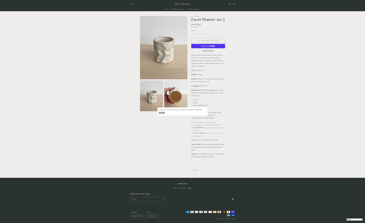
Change (161, 113)
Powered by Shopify (230, 218)
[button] (132, 4)
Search (175, 188)
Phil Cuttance (222, 218)
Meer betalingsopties (208, 50)
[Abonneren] (162, 199)
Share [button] (195, 170)
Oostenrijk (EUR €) (137, 216)
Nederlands (152, 216)
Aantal (193, 30)
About (190, 188)
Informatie (183, 188)
